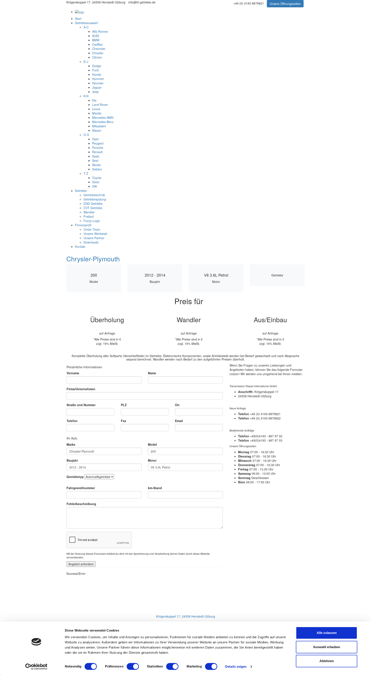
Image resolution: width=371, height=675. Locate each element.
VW (94, 186)
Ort (177, 405)
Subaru (97, 169)
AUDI (95, 36)
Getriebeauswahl (86, 23)
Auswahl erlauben (326, 647)
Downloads (91, 242)
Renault (97, 152)
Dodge (96, 66)
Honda (96, 74)
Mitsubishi (99, 126)
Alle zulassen (327, 633)
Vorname (73, 373)
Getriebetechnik (94, 195)
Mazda (96, 113)
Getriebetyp (75, 477)
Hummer (98, 79)
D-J (86, 61)
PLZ (124, 405)
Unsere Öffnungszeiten (285, 4)
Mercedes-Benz (103, 122)
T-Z (86, 173)
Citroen (97, 57)
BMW (95, 40)
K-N (86, 96)
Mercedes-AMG (103, 117)
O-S (86, 135)
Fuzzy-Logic (92, 221)
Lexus (96, 109)
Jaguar (97, 87)
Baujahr (72, 460)
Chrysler (97, 53)
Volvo (95, 182)
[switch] (133, 666)
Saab (95, 156)
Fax (123, 421)
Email (179, 421)
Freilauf (89, 216)
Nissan (96, 130)
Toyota (96, 178)
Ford (95, 70)
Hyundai (97, 83)
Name (152, 373)
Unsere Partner (94, 238)
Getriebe (81, 190)
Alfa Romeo (100, 31)
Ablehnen (326, 661)
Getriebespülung (95, 199)
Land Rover (100, 104)
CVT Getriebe (93, 208)
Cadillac (97, 44)
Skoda (96, 165)
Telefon (72, 421)
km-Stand (155, 488)
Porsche (97, 147)
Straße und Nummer (81, 405)
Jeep (95, 91)
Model (152, 444)
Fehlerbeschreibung (81, 504)
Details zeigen (235, 666)
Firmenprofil (83, 225)
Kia (94, 100)
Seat (95, 160)
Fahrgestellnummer (81, 488)
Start (78, 18)
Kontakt (80, 246)
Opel (95, 139)
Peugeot (97, 143)
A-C (86, 27)
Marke (71, 444)
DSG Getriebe (93, 203)
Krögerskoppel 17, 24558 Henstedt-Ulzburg (185, 616)
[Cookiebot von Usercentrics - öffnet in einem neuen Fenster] (36, 666)
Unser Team (92, 229)
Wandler (89, 212)
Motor (152, 460)
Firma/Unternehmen (81, 389)
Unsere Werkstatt (95, 233)
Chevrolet (98, 48)
